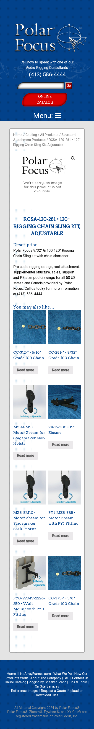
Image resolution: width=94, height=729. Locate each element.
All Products (49, 135)
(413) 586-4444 (47, 74)
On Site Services (47, 686)
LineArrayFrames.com (34, 674)
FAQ (67, 678)
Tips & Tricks (78, 682)
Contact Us (80, 678)
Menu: (44, 115)
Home (17, 135)
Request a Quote (53, 691)
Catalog (31, 135)
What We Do (62, 674)
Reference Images (25, 691)
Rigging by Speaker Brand (47, 682)
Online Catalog (45, 99)
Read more (25, 370)
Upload (73, 691)
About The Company (45, 678)
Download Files (47, 695)
